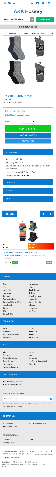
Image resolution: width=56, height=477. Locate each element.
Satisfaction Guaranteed (38, 361)
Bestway (6, 308)
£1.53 (32, 246)
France (32, 451)
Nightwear (7, 331)
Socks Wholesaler (31, 462)
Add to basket (28, 128)
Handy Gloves (34, 290)
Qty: (7, 121)
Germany (23, 451)
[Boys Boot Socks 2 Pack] (28, 60)
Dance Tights (8, 314)
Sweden (5, 454)
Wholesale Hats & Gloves (29, 464)
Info (4, 352)
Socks (5, 328)
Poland (47, 451)
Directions (6, 439)
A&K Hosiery (17, 462)
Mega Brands (7, 305)
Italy (40, 451)
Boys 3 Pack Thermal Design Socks (20, 252)
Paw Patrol (32, 311)
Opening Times (8, 442)
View (49, 263)
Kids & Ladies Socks (29, 33)
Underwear (33, 331)
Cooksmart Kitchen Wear (12, 302)
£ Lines (31, 328)
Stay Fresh (6, 296)
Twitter (4, 467)
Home (5, 33)
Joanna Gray (33, 299)
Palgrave (32, 305)
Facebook (44, 464)
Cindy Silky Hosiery (35, 296)
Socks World (33, 308)
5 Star (31, 287)
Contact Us (33, 358)
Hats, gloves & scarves (11, 334)
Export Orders (8, 361)
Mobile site (32, 364)
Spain (13, 454)
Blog (30, 355)
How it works (7, 364)
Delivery (32, 352)
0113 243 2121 (9, 423)
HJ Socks (32, 293)
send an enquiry (11, 426)
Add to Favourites (28, 135)
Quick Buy (45, 19)
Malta (29, 454)
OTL (4, 311)
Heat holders (7, 293)
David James (33, 284)
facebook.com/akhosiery (13, 381)
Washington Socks (9, 299)
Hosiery (31, 334)
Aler (4, 287)
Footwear (6, 337)
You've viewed (28, 141)
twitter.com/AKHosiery (12, 384)
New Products (34, 337)
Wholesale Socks (14, 33)
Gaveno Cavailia (35, 302)
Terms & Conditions (10, 358)
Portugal (21, 454)
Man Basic (6, 290)
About (31, 439)
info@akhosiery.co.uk (39, 423)
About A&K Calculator (11, 367)
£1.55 (5, 246)
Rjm (4, 284)
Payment (6, 355)
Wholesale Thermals (9, 464)
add (15, 263)
